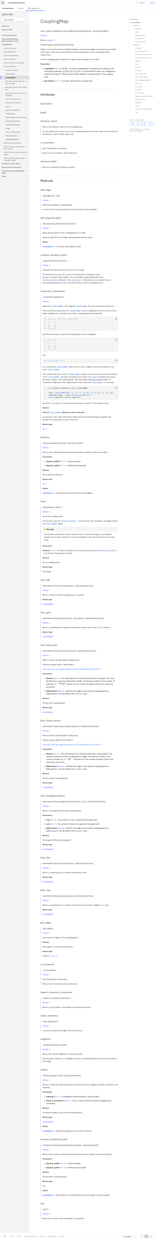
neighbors (138, 102)
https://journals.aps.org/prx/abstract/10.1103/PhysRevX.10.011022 (71, 669)
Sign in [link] (152, 3)
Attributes (136, 25)
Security (61, 1236)
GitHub (43, 35)
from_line (138, 83)
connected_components (143, 58)
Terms (12, 1236)
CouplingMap (47, 712)
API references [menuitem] (33, 8)
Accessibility (52, 1236)
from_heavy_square (141, 77)
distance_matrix (140, 35)
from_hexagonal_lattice (143, 80)
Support (42, 1236)
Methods (136, 45)
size (136, 112)
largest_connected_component (144, 96)
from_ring (138, 86)
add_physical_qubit (141, 51)
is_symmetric (139, 38)
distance (138, 61)
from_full (138, 67)
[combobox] (15, 20)
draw (136, 64)
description (139, 29)
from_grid (138, 70)
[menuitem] (8, 8)
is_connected (139, 93)
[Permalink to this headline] (70, 21)
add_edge (138, 48)
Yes (132, 124)
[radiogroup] (146, 1236)
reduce (137, 106)
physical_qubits (140, 41)
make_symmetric (140, 99)
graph (137, 32)
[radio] (142, 1236)
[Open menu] (3, 2)
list (43, 429)
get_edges (138, 90)
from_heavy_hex (140, 74)
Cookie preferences (30, 1236)
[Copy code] (116, 319)
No (145, 124)
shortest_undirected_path (143, 109)
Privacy (19, 1236)
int (43, 484)
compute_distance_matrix (143, 54)
